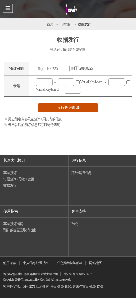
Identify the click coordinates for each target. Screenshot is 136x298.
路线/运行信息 (81, 173)
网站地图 (95, 263)
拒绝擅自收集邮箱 (69, 263)
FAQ (74, 224)
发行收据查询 (68, 107)
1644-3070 (29, 286)
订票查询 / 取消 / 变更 (18, 179)
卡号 (16, 86)
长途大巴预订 (14, 160)
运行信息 (78, 160)
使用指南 (10, 211)
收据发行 (9, 185)
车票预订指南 (13, 224)
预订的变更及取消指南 (19, 230)
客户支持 (78, 211)
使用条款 (9, 263)
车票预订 (9, 173)
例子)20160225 (81, 68)
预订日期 (16, 68)
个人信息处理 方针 (36, 263)
